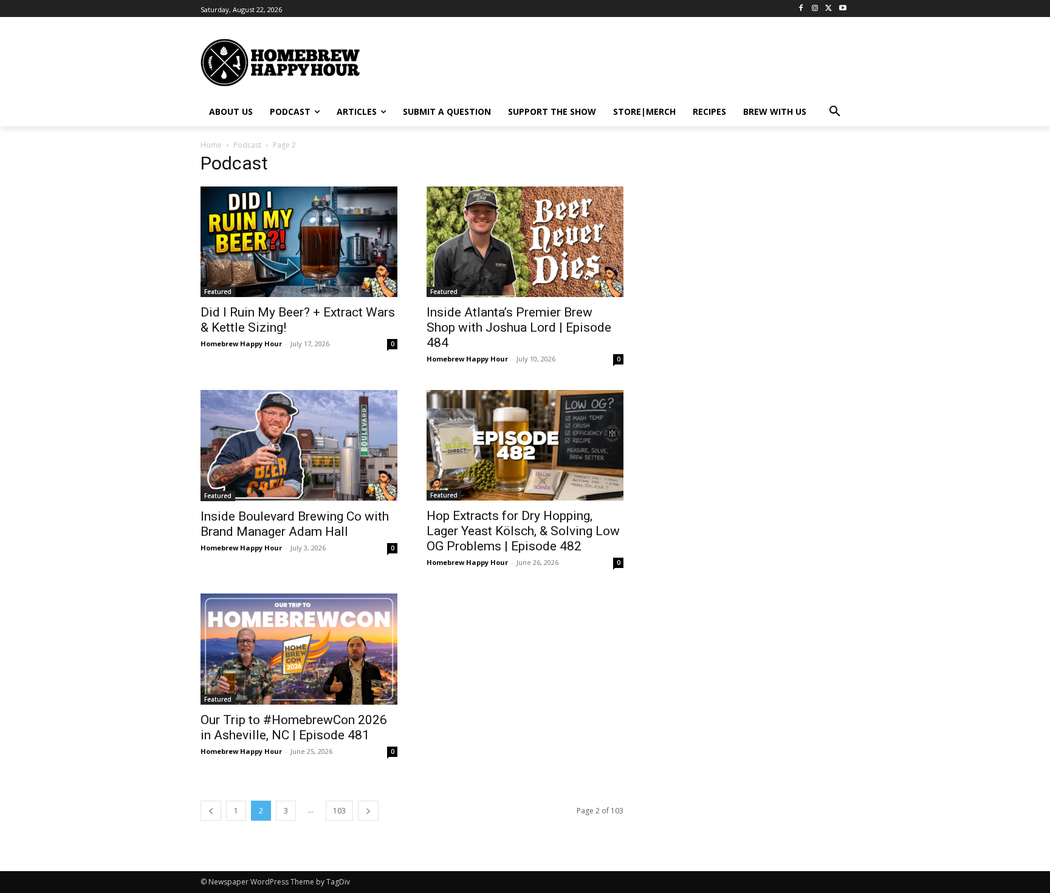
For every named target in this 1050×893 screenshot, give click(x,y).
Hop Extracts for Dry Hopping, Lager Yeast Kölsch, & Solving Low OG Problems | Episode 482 (523, 530)
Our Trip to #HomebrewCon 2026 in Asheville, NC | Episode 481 (294, 727)
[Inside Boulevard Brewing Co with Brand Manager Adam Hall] (299, 445)
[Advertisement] (643, 61)
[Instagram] (815, 9)
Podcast (247, 145)
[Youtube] (842, 9)
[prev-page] (211, 811)
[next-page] (368, 811)
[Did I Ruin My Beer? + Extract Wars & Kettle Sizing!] (299, 241)
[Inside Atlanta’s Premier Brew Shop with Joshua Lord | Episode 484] (525, 241)
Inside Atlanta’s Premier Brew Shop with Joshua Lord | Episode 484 (519, 327)
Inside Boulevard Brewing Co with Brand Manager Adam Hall (295, 524)
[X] (829, 9)
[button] (834, 111)
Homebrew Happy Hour (241, 343)
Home (211, 145)
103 (339, 811)
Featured (218, 291)
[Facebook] (801, 9)
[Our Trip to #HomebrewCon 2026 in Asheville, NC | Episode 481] (299, 649)
